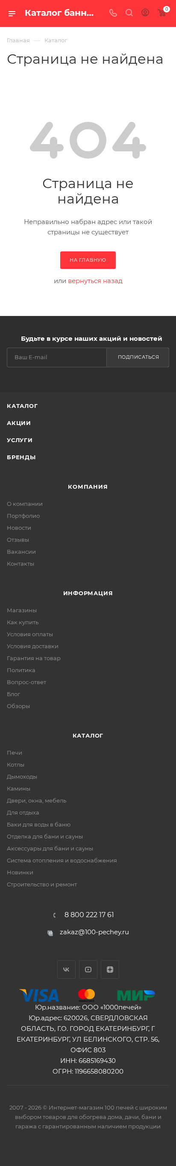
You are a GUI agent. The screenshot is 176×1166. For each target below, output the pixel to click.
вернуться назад (95, 281)
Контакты (20, 563)
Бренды (21, 457)
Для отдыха (23, 812)
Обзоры (18, 706)
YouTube (88, 969)
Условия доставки (33, 646)
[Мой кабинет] (145, 13)
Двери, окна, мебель (36, 800)
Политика (21, 670)
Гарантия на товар (34, 658)
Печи (14, 752)
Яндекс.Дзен (110, 969)
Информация (88, 593)
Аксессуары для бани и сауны (50, 848)
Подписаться (138, 357)
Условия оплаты (30, 634)
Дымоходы (22, 776)
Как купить (22, 622)
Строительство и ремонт (42, 884)
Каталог (22, 405)
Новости (19, 527)
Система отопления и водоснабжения (62, 860)
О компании (25, 503)
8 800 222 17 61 (89, 915)
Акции (19, 422)
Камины (18, 788)
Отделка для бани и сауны (45, 836)
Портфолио (23, 515)
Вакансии (21, 551)
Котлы (15, 764)
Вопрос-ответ (26, 682)
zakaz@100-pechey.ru (94, 932)
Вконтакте (66, 969)
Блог (13, 694)
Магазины (22, 610)
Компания (88, 486)
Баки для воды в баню (38, 824)
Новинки (20, 872)
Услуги (20, 440)
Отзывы (18, 539)
